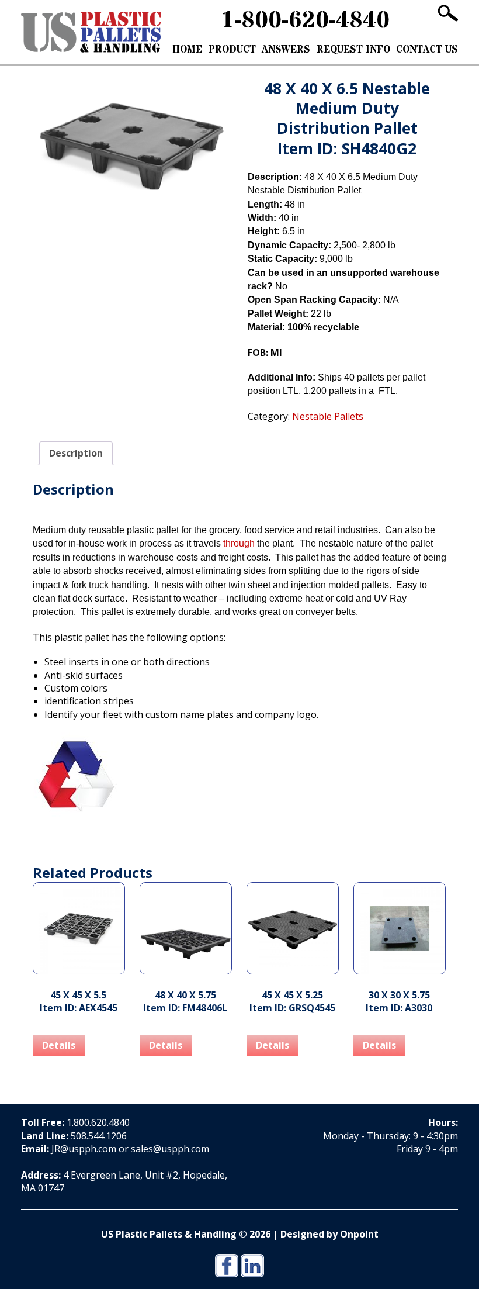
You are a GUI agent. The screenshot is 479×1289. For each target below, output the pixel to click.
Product (232, 50)
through (239, 543)
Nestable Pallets (95, 72)
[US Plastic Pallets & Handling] (91, 32)
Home (187, 50)
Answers (286, 50)
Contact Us (427, 50)
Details (58, 1045)
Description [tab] (76, 453)
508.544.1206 (99, 1135)
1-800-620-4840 (305, 21)
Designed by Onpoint (329, 1234)
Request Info (353, 50)
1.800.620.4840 (98, 1122)
